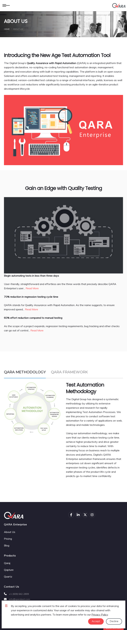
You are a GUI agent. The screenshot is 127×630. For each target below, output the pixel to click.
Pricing (8, 538)
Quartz (8, 576)
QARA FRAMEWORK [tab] (69, 372)
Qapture (9, 569)
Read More (32, 288)
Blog (6, 545)
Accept (96, 621)
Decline (114, 621)
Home (7, 29)
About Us (9, 532)
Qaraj (7, 563)
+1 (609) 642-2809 (18, 593)
